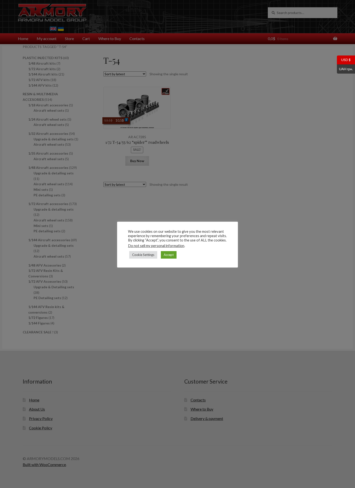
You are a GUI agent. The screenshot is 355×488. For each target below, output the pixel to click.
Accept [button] (169, 255)
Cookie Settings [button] (143, 255)
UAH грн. (345, 68)
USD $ (344, 59)
